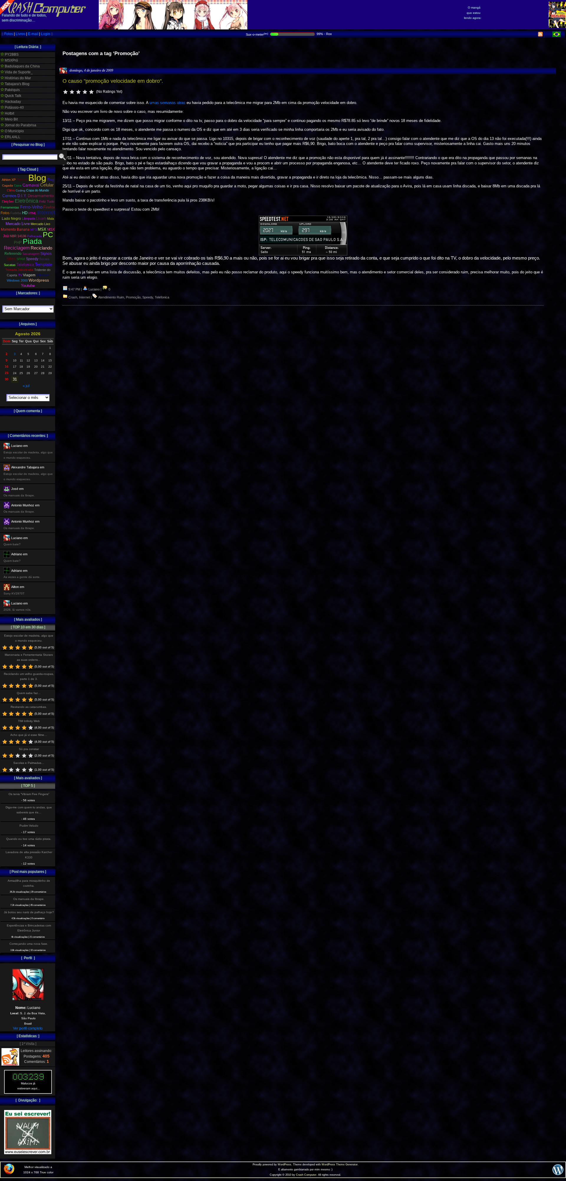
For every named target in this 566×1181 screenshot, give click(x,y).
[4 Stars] (85, 92)
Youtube (28, 286)
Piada (32, 241)
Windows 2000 (17, 280)
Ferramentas (10, 207)
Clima (11, 190)
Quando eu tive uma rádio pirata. (28, 838)
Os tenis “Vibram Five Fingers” (29, 794)
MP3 (33, 229)
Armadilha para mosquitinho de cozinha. (29, 883)
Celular (47, 185)
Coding (20, 190)
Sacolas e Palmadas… (28, 762)
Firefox (49, 207)
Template (43, 264)
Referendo (13, 254)
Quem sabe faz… (29, 693)
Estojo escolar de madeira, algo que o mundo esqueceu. (28, 638)
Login (45, 34)
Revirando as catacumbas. (29, 706)
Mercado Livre (18, 224)
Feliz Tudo (46, 201)
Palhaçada (34, 236)
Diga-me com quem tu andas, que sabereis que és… (29, 810)
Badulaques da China (22, 66)
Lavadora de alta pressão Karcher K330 (29, 854)
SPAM (21, 259)
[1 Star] (65, 92)
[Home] (43, 12)
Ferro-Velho (31, 206)
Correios (9, 196)
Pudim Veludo (28, 825)
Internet (84, 297)
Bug (50, 179)
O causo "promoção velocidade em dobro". (112, 81)
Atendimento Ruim (111, 297)
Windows (42, 275)
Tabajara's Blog (16, 84)
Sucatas (10, 265)
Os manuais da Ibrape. (29, 899)
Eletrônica (26, 201)
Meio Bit (11, 119)
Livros (20, 34)
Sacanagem (31, 253)
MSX (42, 229)
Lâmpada (28, 218)
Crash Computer (306, 1174)
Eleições (8, 201)
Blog (37, 178)
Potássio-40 (14, 107)
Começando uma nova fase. (28, 943)
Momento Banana (15, 229)
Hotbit (9, 113)
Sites (11, 259)
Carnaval (30, 185)
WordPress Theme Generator (340, 1164)
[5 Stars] (91, 92)
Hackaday (12, 102)
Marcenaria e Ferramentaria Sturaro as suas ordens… (29, 657)
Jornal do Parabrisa (20, 125)
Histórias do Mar (17, 78)
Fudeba (15, 213)
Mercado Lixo (40, 224)
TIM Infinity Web (29, 721)
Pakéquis (12, 90)
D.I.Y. (22, 196)
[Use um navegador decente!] (9, 1173)
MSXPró (11, 60)
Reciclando (41, 247)
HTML (32, 213)
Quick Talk (12, 96)
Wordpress (39, 280)
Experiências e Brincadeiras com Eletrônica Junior (29, 928)
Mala (50, 218)
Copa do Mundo (37, 190)
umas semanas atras (167, 102)
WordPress (284, 1164)
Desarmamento (41, 196)
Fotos (8, 34)
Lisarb (41, 218)
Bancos (22, 179)
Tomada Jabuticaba (19, 270)
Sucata (44, 259)
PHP (18, 243)
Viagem (29, 275)
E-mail (33, 34)
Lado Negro (11, 219)
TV (20, 275)
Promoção (133, 297)
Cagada (7, 185)
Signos (46, 254)
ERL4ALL (12, 137)
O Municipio (14, 131)
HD (24, 213)
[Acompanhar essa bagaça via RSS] (540, 35)
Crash (72, 297)
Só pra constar (29, 749)
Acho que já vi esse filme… (28, 734)
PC (48, 234)
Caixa (18, 185)
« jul (26, 386)
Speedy (147, 297)
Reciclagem (17, 248)
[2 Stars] (72, 92)
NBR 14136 (18, 236)
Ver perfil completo (28, 1028)
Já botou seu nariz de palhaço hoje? (29, 912)
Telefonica (162, 297)
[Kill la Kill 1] (557, 27)
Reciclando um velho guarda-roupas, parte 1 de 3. (29, 676)
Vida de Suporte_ (18, 72)
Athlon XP (9, 179)
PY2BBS (11, 54)
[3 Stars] (78, 92)
